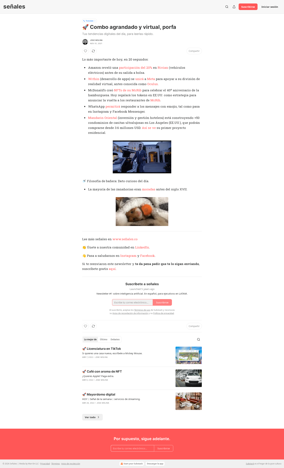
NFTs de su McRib (128, 90)
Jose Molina (96, 40)
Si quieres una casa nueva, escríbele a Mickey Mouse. (112, 353)
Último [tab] (103, 339)
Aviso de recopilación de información (130, 313)
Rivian (163, 67)
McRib (155, 100)
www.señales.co (125, 239)
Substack (250, 463)
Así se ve (149, 128)
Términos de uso (142, 309)
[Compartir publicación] (234, 6)
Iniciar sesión (269, 6)
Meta (151, 79)
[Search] (227, 6)
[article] (142, 355)
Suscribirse (248, 6)
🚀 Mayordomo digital (98, 394)
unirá (139, 79)
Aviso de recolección (70, 463)
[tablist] (101, 339)
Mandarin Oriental (102, 118)
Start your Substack (133, 463)
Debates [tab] (115, 339)
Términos (55, 463)
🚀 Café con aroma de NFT (102, 371)
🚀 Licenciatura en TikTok (101, 349)
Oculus (152, 84)
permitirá (113, 106)
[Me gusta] (85, 51)
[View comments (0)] (114, 361)
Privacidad (45, 463)
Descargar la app (155, 463)
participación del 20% (135, 67)
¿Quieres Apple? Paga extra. (98, 376)
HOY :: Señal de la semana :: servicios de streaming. (111, 399)
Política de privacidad (163, 313)
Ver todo (90, 417)
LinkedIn (142, 247)
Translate (89, 21)
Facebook (147, 256)
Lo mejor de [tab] (90, 339)
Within (93, 79)
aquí (112, 269)
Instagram (128, 256)
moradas (148, 189)
